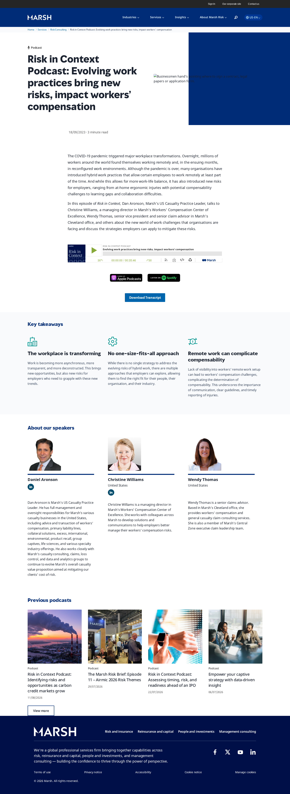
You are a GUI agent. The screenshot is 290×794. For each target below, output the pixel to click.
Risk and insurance (119, 731)
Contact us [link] (253, 4)
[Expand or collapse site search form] (236, 17)
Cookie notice (193, 772)
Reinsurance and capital (156, 731)
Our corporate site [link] (231, 4)
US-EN (254, 17)
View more (41, 711)
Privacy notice (93, 772)
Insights (180, 17)
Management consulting (237, 731)
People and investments (196, 731)
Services (155, 17)
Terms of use (42, 772)
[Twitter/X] (227, 752)
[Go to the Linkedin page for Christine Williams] (111, 492)
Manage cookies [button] (245, 772)
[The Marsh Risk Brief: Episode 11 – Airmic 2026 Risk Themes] (115, 637)
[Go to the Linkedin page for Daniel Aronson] (31, 487)
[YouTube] (240, 752)
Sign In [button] (211, 4)
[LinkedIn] (253, 752)
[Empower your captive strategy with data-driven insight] (236, 637)
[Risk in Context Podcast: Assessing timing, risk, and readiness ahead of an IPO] (175, 637)
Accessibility (143, 772)
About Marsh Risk (212, 17)
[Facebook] (215, 752)
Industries (129, 17)
